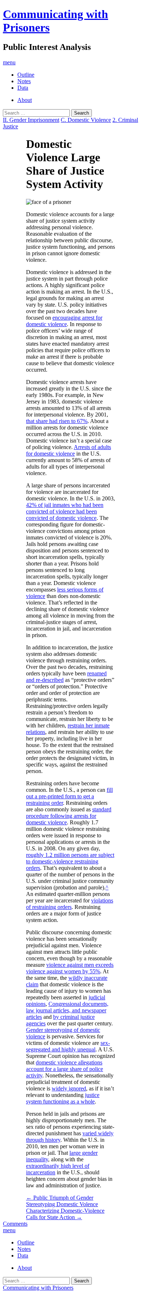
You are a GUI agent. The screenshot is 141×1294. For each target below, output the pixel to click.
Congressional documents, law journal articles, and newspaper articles (67, 1010)
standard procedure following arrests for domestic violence (68, 815)
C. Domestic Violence (86, 120)
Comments (15, 1224)
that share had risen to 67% (56, 421)
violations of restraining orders (69, 903)
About (24, 100)
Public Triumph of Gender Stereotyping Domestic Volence (62, 1201)
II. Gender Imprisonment (31, 120)
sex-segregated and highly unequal (68, 1046)
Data (22, 88)
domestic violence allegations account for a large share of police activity (64, 1069)
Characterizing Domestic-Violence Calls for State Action (65, 1214)
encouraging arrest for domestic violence (64, 321)
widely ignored (69, 1088)
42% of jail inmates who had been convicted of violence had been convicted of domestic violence (64, 511)
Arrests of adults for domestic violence (68, 450)
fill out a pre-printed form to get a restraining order (69, 796)
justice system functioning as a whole (62, 1098)
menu (9, 62)
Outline (25, 75)
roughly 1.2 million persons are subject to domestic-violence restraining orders (70, 861)
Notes (24, 81)
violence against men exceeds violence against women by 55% (70, 968)
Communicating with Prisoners (38, 1288)
